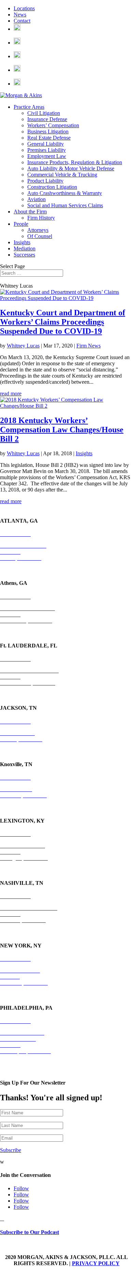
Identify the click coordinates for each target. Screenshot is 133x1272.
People (21, 224)
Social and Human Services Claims (65, 205)
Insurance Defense (47, 119)
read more (10, 393)
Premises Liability (46, 150)
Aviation (36, 199)
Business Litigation (48, 131)
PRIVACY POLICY (96, 1263)
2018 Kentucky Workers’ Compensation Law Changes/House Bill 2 (61, 429)
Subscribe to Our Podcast (29, 1232)
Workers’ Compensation (53, 125)
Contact (22, 21)
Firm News (88, 346)
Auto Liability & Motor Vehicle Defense (70, 168)
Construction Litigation (52, 187)
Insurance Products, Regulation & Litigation (74, 162)
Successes (24, 255)
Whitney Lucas (23, 346)
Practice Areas (29, 107)
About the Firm (30, 211)
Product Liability (45, 181)
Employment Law (46, 156)
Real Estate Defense (49, 138)
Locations (24, 8)
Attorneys (37, 230)
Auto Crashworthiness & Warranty (64, 193)
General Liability (45, 144)
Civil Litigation (43, 113)
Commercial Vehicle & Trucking (62, 175)
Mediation (24, 248)
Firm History (41, 218)
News (20, 14)
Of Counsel (39, 236)
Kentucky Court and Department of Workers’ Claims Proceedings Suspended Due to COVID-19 (62, 322)
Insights (22, 242)
